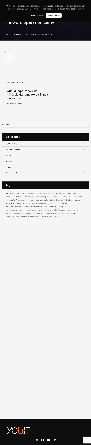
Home (8, 34)
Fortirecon (42, 203)
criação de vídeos (75, 197)
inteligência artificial (14, 207)
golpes (50, 203)
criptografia (10, 200)
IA (56, 203)
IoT (67, 207)
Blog (18, 34)
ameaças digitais (28, 193)
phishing (44, 210)
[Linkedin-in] (54, 439)
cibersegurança (45, 197)
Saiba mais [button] (80, 9)
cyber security (36, 200)
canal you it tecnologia (72, 193)
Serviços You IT (17, 82)
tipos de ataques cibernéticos (27, 217)
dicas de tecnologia (13, 203)
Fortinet (45, 155)
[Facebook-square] (42, 439)
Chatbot (9, 197)
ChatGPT (19, 197)
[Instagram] (36, 439)
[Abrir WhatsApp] (85, 439)
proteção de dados (57, 210)
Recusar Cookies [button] (37, 15)
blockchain (41, 193)
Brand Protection (54, 193)
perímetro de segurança (29, 210)
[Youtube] (48, 439)
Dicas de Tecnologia (45, 149)
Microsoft (45, 167)
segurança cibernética (34, 213)
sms (74, 213)
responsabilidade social (15, 213)
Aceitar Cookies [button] (54, 15)
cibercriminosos (31, 197)
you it (56, 217)
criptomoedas (23, 200)
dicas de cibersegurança (70, 200)
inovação (63, 203)
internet (27, 207)
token (44, 217)
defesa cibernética (51, 200)
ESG (25, 203)
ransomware (72, 210)
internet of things (56, 207)
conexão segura (60, 197)
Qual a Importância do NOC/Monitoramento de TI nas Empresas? (27, 94)
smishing (67, 213)
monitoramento (12, 210)
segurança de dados (53, 213)
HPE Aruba (45, 161)
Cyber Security (45, 144)
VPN (50, 217)
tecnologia (10, 217)
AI (18, 193)
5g (7, 193)
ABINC (12, 193)
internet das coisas (40, 207)
